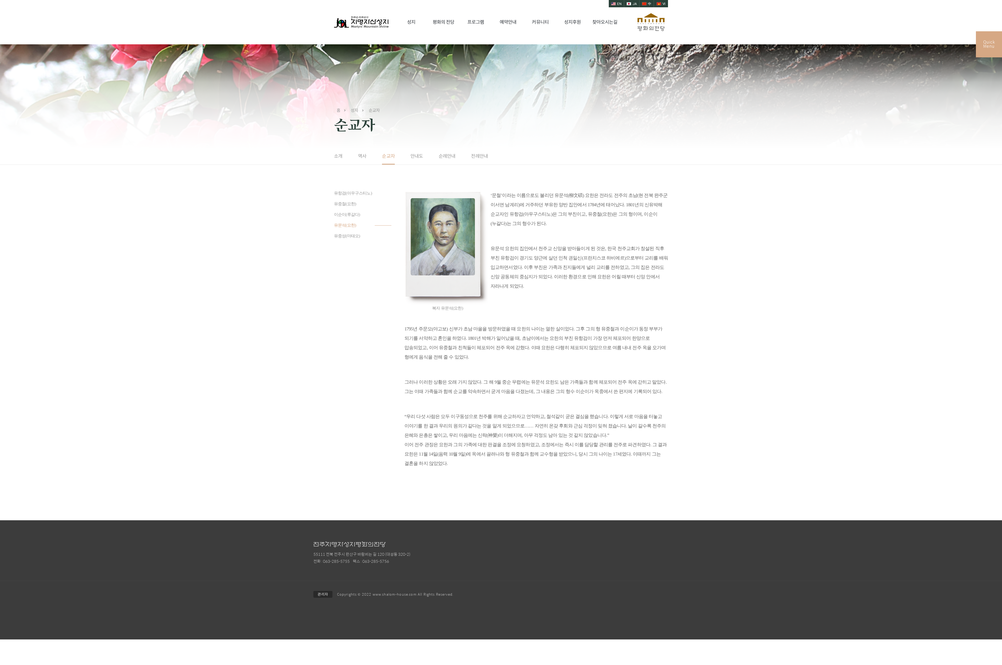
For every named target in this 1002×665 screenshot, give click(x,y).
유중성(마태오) (347, 236)
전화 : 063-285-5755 (331, 561)
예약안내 (508, 22)
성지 (411, 22)
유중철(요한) (345, 204)
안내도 (416, 156)
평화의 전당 (444, 22)
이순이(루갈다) (347, 214)
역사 (362, 156)
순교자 (388, 156)
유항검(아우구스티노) (353, 193)
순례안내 (447, 156)
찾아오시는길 (605, 22)
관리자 (323, 594)
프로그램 (475, 22)
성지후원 (572, 22)
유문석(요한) (345, 225)
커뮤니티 (540, 22)
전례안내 (479, 156)
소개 (338, 156)
